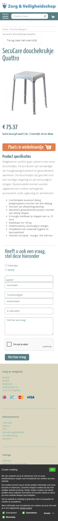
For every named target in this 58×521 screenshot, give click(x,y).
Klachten (6, 438)
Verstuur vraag (17, 357)
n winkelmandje (26, 147)
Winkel (5, 380)
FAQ (4, 429)
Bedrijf (11, 269)
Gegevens (7, 383)
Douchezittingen (18, 29)
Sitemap (6, 460)
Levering (6, 422)
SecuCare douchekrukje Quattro (18, 34)
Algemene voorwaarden (14, 463)
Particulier (12, 265)
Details (47, 513)
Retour (6, 425)
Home (5, 29)
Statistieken (31, 513)
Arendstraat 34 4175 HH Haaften (11, 389)
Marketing (10, 517)
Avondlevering (9, 435)
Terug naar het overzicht (22, 40)
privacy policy (26, 508)
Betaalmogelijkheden (13, 432)
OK (52, 469)
